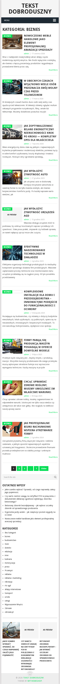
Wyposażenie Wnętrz (14, 604)
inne (6, 555)
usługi (7, 601)
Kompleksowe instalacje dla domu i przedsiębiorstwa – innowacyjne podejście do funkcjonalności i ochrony (40, 300)
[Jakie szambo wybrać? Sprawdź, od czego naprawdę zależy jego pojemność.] (11, 630)
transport (9, 593)
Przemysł (8, 570)
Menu (6, 20)
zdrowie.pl (9, 612)
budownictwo (10, 540)
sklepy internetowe (13, 589)
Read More (53, 70)
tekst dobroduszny (30, 8)
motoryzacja (10, 563)
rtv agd (8, 585)
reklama (8, 574)
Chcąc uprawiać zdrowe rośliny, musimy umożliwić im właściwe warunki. (39, 387)
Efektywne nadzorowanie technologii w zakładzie (34, 252)
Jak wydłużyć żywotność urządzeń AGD (39, 212)
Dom (7, 544)
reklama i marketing (13, 578)
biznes (7, 536)
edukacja (8, 551)
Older (44, 468)
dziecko (8, 548)
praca (7, 567)
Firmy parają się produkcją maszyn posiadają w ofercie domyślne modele (38, 345)
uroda (7, 597)
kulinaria (8, 559)
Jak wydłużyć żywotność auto (36, 172)
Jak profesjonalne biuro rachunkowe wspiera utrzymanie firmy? (38, 428)
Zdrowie (8, 608)
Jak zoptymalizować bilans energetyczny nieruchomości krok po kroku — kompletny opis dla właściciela (40, 132)
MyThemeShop (34, 681)
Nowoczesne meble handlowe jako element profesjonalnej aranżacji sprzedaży (38, 42)
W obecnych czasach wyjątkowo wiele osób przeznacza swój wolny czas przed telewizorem (40, 87)
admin (26, 54)
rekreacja (8, 582)
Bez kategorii (10, 533)
